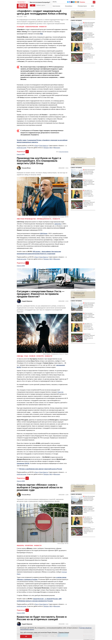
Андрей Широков (27, 301)
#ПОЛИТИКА (29, 545)
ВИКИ (92, 6)
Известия (60, 392)
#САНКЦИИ (21, 26)
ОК (26, 636)
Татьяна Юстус (26, 168)
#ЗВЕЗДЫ (20, 356)
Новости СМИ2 (21, 154)
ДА (32, 5)
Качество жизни (56, 6)
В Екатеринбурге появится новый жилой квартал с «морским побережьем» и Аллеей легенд (88, 35)
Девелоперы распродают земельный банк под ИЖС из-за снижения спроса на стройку (89, 56)
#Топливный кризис (82, 6)
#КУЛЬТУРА (40, 356)
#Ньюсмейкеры (68, 6)
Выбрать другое (41, 5)
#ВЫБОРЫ (20, 545)
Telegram (68, 2)
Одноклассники (75, 2)
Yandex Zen (72, 2)
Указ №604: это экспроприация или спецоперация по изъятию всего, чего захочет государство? (88, 46)
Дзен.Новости (43, 145)
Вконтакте (74, 2)
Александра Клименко (63, 151)
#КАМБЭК (32, 356)
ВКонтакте (57, 147)
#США (26, 356)
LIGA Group (43, 233)
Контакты (82, 2)
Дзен (36, 145)
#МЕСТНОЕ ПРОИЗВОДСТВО (26, 219)
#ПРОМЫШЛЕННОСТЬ (44, 219)
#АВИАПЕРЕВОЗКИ (31, 26)
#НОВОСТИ (42, 26)
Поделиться (21, 151)
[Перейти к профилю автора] (19, 167)
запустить (58, 224)
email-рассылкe (21, 147)
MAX (70, 2)
